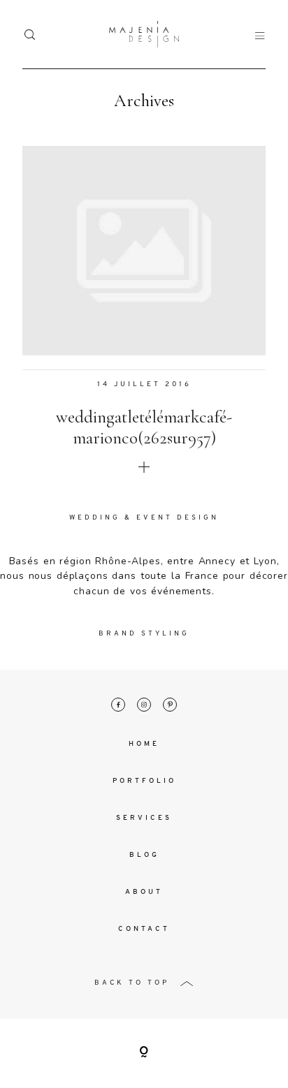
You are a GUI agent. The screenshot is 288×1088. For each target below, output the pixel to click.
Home (144, 744)
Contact (144, 929)
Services (144, 818)
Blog (144, 855)
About (144, 892)
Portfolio (144, 781)
